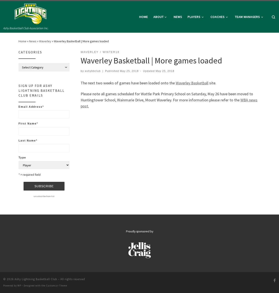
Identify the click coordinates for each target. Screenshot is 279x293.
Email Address (31, 106)
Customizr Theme (56, 285)
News (32, 41)
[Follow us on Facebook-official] (275, 280)
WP (19, 285)
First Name (28, 123)
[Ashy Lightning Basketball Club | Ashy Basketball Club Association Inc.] (30, 13)
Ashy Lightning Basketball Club (36, 279)
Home (22, 41)
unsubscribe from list (44, 196)
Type (22, 157)
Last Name (28, 140)
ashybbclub (93, 71)
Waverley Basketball (192, 82)
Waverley (45, 41)
